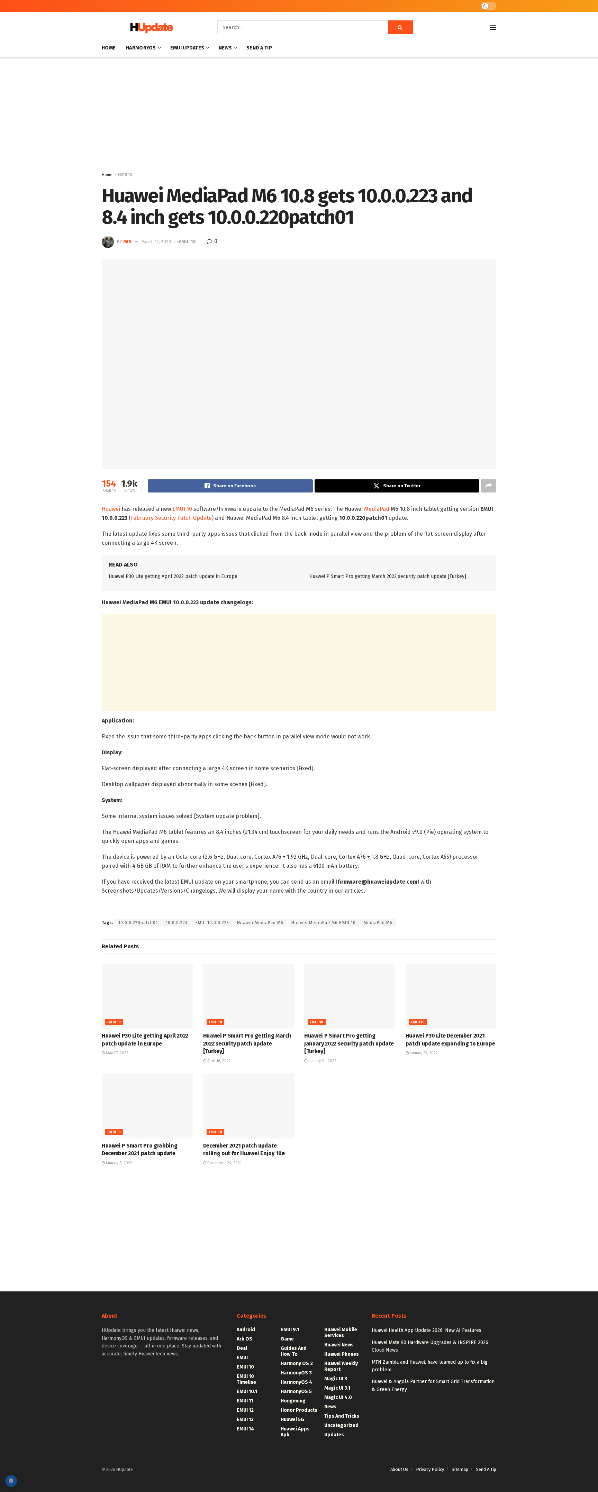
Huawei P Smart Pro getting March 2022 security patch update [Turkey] (387, 576)
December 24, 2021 (224, 1163)
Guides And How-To (294, 1351)
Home (109, 48)
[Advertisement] (299, 115)
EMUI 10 (125, 174)
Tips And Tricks (341, 1416)
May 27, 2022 (116, 1053)
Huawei (111, 509)
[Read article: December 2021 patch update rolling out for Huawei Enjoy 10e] (248, 1106)
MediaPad (376, 509)
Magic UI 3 (335, 1379)
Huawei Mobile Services (340, 1332)
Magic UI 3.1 (337, 1388)
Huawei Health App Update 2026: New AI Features (426, 1330)
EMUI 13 (245, 1419)
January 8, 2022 (118, 1163)
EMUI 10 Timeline (246, 1379)
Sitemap (460, 1469)
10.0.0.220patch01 (138, 922)
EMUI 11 (245, 1401)
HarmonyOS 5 (296, 1391)
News (225, 48)
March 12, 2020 (156, 241)
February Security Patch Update (171, 518)
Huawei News (339, 1345)
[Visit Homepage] (150, 27)
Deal (242, 1348)
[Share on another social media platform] (488, 485)
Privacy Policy (430, 1469)
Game (287, 1339)
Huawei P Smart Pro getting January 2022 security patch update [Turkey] (349, 1043)
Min (127, 241)
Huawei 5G (292, 1419)
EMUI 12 (245, 1410)
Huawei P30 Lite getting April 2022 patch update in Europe (173, 576)
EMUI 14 (245, 1429)
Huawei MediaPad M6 (260, 922)
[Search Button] (400, 27)
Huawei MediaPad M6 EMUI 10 (323, 922)
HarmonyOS (141, 48)
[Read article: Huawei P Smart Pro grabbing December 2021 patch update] (147, 1106)
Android (246, 1330)
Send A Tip (259, 48)
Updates (334, 1435)
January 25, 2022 (423, 1053)
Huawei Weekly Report (341, 1366)
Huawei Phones (341, 1354)
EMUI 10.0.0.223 (212, 922)
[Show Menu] (493, 27)
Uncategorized (341, 1425)
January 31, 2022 (321, 1061)
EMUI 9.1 (290, 1330)
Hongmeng (293, 1401)
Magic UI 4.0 (338, 1397)
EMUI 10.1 (247, 1391)
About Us (399, 1469)
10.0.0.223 (177, 922)
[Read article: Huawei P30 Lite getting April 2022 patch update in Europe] (147, 996)
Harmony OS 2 (297, 1363)
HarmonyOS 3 (296, 1373)
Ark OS (244, 1339)
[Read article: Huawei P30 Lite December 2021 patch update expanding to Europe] (451, 996)
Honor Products (299, 1410)
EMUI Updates (187, 48)
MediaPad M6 (378, 922)
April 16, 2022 (218, 1061)
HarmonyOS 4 (296, 1382)
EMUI (242, 1358)
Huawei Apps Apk (295, 1432)
